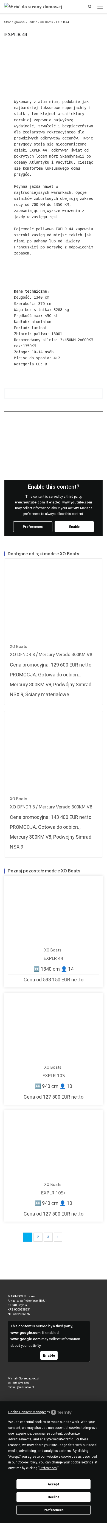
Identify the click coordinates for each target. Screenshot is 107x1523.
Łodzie (32, 22)
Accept (53, 1484)
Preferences (54, 1510)
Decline (53, 1497)
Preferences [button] (48, 1468)
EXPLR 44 (53, 958)
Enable (74, 527)
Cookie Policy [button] (27, 1462)
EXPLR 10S (54, 1075)
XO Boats (46, 22)
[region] (53, 64)
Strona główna (14, 22)
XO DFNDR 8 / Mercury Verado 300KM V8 (51, 654)
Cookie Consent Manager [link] (27, 1412)
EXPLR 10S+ (53, 1192)
